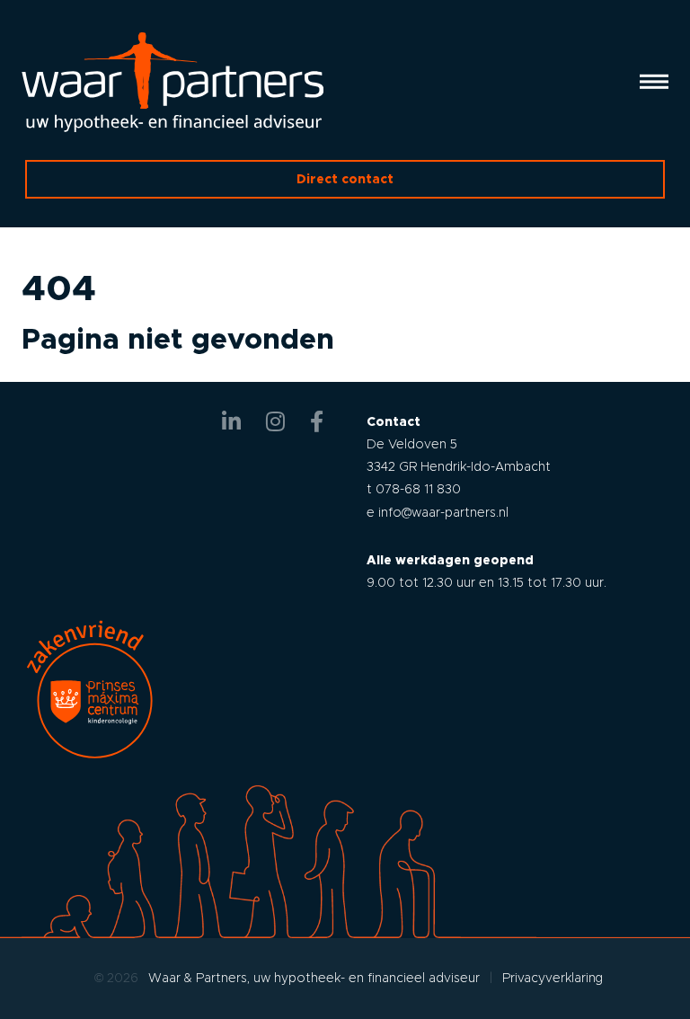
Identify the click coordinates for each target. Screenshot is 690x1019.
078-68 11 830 (418, 489)
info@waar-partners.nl (443, 512)
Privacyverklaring (552, 978)
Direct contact (345, 179)
